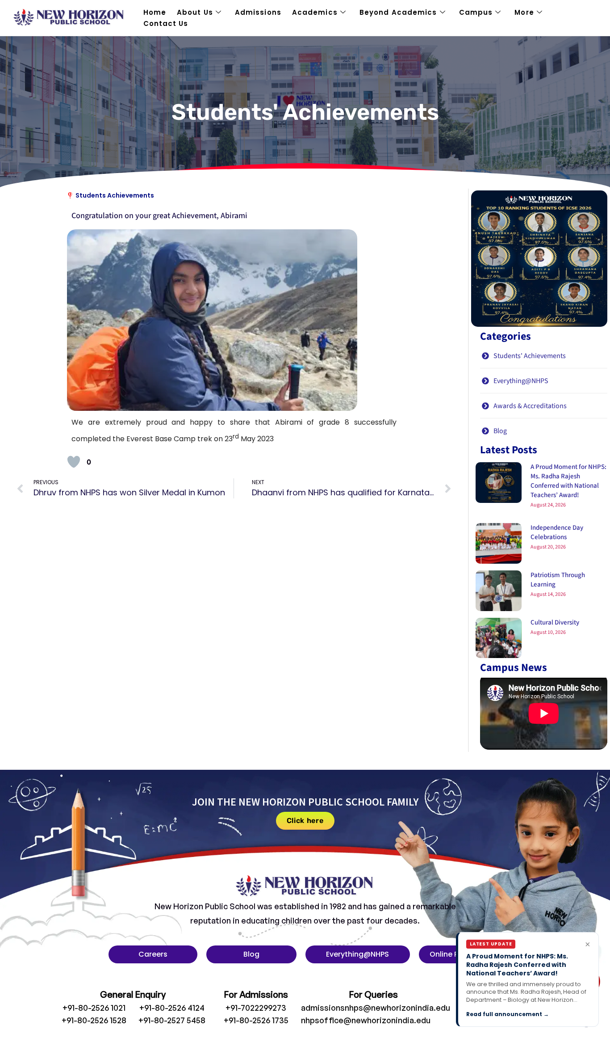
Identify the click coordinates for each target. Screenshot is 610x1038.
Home (154, 12)
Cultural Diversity (555, 622)
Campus (476, 12)
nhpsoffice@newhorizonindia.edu (365, 1020)
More (524, 12)
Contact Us (165, 23)
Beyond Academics (398, 12)
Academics (315, 12)
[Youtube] (514, 1012)
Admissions (258, 12)
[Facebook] (477, 1012)
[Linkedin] (532, 1012)
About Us (195, 12)
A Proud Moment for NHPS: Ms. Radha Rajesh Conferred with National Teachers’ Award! (568, 481)
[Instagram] (496, 1012)
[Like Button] (73, 461)
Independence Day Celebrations (557, 532)
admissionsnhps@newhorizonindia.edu (375, 1008)
